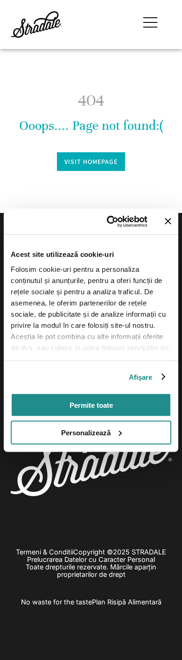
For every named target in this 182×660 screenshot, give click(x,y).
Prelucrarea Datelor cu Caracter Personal (91, 559)
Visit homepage (91, 161)
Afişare (141, 377)
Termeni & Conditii (44, 552)
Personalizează (86, 432)
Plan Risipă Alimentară (126, 602)
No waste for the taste (56, 602)
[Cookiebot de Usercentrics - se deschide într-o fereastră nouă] (110, 221)
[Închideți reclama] (168, 221)
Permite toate (91, 405)
